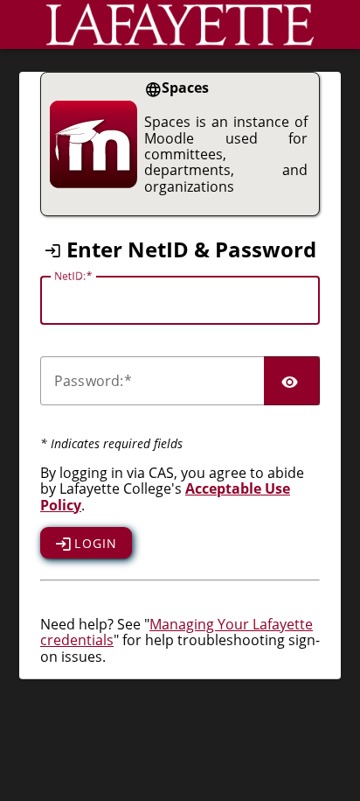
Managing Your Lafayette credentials (176, 632)
